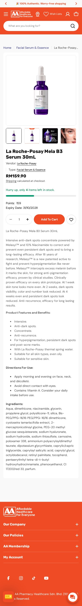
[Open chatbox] (73, 597)
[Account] (67, 14)
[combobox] (41, 26)
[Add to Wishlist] (71, 219)
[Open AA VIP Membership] (8, 596)
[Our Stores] (37, 14)
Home (7, 48)
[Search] (72, 25)
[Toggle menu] (5, 14)
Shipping (11, 181)
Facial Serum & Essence (32, 48)
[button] (5, 3)
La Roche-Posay (26, 163)
